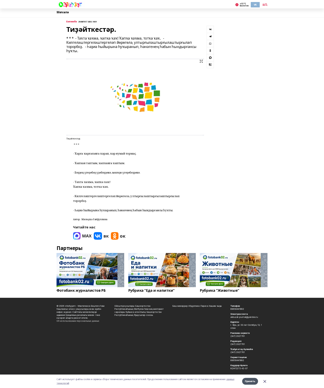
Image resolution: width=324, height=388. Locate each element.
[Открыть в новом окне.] (82, 236)
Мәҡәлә (63, 12)
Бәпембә (71, 21)
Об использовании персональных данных (78, 320)
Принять (250, 381)
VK (255, 4)
